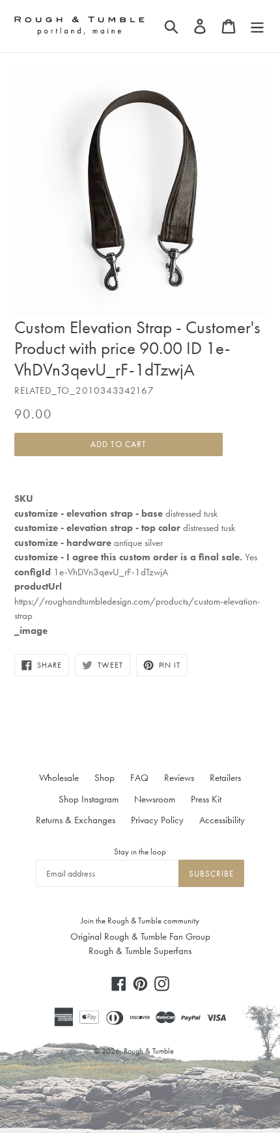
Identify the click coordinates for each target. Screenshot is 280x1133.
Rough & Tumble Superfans (140, 950)
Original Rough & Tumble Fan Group (140, 936)
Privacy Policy (157, 819)
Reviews (179, 777)
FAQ (139, 777)
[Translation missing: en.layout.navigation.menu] (257, 26)
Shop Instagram (89, 799)
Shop (104, 777)
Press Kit (206, 799)
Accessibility (222, 819)
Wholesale (59, 777)
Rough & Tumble (149, 1051)
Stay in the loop (140, 851)
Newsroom (154, 799)
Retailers (225, 777)
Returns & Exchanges (75, 819)
